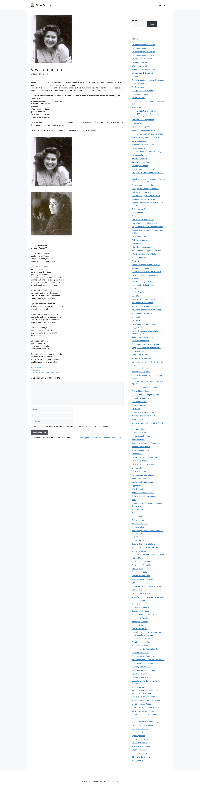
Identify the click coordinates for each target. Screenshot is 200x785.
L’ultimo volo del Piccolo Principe (145, 649)
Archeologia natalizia (140, 450)
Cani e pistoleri (138, 87)
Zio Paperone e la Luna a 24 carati (146, 586)
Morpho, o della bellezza (142, 667)
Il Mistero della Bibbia (141, 447)
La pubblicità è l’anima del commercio (147, 227)
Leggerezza (137, 327)
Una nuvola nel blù (140, 629)
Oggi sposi (136, 486)
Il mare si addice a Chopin (143, 493)
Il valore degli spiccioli (141, 372)
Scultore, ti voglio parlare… (143, 59)
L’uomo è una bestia (140, 653)
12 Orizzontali (137, 489)
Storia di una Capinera (141, 127)
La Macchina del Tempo (142, 562)
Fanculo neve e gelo (140, 355)
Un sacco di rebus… (140, 155)
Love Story (136, 409)
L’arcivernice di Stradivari (142, 73)
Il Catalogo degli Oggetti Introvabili (146, 251)
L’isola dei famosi (139, 551)
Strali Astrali (137, 123)
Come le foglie (138, 351)
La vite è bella (138, 292)
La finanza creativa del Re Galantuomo (148, 554)
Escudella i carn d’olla (141, 576)
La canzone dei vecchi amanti (144, 388)
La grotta (135, 296)
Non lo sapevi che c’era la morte (145, 137)
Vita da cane (137, 537)
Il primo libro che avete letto (143, 544)
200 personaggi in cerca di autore (146, 196)
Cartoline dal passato (141, 638)
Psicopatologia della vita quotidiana (147, 69)
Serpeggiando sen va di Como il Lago (147, 185)
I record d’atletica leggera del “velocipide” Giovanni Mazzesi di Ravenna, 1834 (145, 113)
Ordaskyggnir (137, 569)
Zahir (134, 500)
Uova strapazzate (139, 141)
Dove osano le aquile (140, 341)
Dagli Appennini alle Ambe (143, 464)
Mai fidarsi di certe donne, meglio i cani (148, 722)
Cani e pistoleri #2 (139, 84)
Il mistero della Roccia (141, 611)
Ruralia (135, 289)
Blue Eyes (136, 317)
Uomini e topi (137, 243)
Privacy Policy (162, 5)
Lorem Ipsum (137, 732)
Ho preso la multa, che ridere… (145, 725)
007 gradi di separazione (142, 91)
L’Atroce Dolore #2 (139, 62)
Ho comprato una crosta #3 (143, 48)
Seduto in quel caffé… (141, 642)
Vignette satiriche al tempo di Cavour (46, 372)
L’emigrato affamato (140, 674)
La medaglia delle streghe (143, 285)
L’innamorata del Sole (141, 94)
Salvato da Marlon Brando (143, 615)
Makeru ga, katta (139, 687)
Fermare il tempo (139, 625)
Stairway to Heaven (140, 166)
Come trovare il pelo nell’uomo (144, 496)
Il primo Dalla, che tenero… (143, 337)
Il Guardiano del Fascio (141, 162)
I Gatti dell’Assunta (139, 471)
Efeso (134, 513)
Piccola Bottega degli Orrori (143, 199)
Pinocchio (36, 370)
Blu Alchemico (138, 527)
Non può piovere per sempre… (144, 697)
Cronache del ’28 (139, 433)
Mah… (134, 718)
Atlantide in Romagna (141, 746)
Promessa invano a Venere (143, 144)
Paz (133, 583)
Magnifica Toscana (140, 729)
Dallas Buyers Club (140, 209)
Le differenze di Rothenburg (143, 670)
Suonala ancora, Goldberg (143, 656)
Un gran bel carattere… (141, 593)
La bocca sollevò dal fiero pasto (145, 457)
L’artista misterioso (140, 590)
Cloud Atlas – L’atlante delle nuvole (146, 272)
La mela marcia (138, 98)
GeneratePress (112, 782)
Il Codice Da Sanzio (140, 524)
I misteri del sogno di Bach (143, 281)
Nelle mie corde (138, 440)
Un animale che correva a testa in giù (147, 299)
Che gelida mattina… (140, 391)
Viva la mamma (138, 600)
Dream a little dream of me (143, 412)
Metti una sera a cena (141, 213)
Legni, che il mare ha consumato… (146, 348)
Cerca (134, 20)
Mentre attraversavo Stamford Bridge (147, 134)
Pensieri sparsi (38, 367)
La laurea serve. (138, 148)
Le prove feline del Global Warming (146, 152)
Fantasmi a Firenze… (140, 646)
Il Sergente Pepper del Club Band (146, 443)
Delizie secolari (138, 520)
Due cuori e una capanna (142, 663)
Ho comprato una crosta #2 (143, 52)
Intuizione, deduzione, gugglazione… (147, 306)
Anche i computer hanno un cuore (146, 265)
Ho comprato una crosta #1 (143, 55)
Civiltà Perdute (138, 540)
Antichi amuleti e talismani (143, 579)
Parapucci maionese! (140, 608)
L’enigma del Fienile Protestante (145, 189)
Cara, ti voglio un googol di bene (145, 707)
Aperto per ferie (138, 736)
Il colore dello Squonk (141, 268)
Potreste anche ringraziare (143, 120)
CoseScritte (43, 5)
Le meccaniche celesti (141, 368)
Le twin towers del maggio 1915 (145, 711)
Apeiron (135, 76)
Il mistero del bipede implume (144, 416)
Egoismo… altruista (140, 739)
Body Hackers (138, 216)
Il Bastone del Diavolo (141, 757)
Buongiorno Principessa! (142, 760)
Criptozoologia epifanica (142, 405)
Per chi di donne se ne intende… (145, 324)
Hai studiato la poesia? (141, 192)
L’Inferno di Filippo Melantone (144, 714)
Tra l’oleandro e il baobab (142, 303)
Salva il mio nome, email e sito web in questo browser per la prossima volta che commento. (71, 426)
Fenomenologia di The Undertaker (146, 547)
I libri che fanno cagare (141, 247)
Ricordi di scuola (139, 107)
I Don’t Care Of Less (140, 753)
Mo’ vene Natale (138, 429)
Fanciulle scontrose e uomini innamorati (148, 80)
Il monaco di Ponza (140, 622)
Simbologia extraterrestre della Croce (147, 344)
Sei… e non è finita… (140, 572)
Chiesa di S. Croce (139, 743)
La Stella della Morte (140, 398)
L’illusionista (137, 468)
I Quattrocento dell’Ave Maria (144, 254)
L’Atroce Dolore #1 (139, 66)
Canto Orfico (137, 261)
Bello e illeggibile (139, 258)
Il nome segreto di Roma (142, 478)
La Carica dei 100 (139, 402)
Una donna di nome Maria (143, 220)
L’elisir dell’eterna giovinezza (143, 677)
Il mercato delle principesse (143, 130)
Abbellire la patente (140, 240)
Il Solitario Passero (139, 159)
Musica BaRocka (139, 509)
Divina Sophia (137, 517)
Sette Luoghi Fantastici (141, 565)
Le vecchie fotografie (140, 236)
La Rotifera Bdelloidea (141, 461)
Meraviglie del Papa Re (141, 358)
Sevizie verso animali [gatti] (143, 169)
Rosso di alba (137, 419)
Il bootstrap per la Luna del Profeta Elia (148, 660)
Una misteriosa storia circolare (144, 223)
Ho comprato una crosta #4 (143, 45)
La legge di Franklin (140, 618)
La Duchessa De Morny (141, 436)
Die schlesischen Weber (142, 704)
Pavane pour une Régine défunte (145, 395)
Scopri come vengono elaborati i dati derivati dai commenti (96, 438)
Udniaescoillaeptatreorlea (142, 482)
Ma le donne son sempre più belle (146, 700)
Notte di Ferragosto (140, 558)
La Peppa (136, 320)
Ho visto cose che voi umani (143, 475)
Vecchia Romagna (139, 750)
